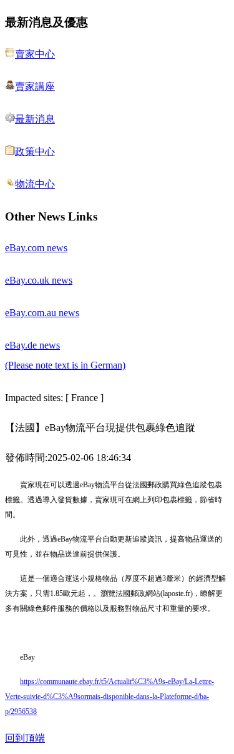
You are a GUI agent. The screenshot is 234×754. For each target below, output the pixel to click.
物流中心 (35, 184)
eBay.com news (36, 247)
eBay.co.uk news (38, 280)
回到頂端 (25, 738)
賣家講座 (35, 86)
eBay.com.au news (42, 312)
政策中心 (35, 151)
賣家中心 (35, 54)
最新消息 (35, 119)
